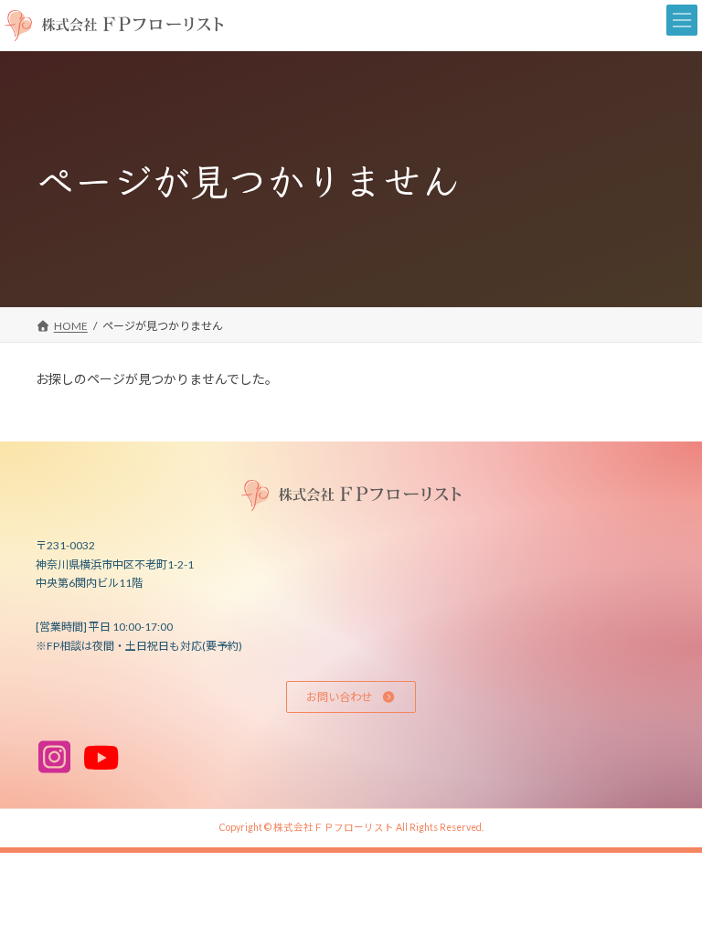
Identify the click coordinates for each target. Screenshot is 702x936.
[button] (350, 697)
